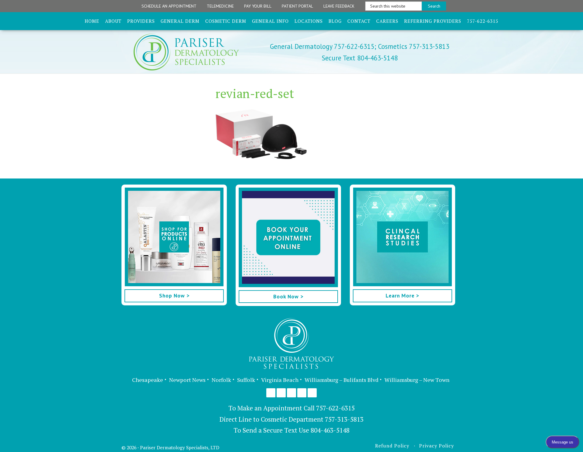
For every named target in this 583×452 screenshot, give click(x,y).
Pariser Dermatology (197, 52)
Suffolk (246, 379)
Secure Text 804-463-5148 (360, 57)
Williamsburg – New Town (416, 379)
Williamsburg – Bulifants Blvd (341, 379)
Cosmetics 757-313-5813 (412, 46)
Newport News (187, 379)
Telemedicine (220, 6)
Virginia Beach (279, 379)
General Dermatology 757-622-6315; (323, 46)
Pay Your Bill (257, 6)
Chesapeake (147, 379)
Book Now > (288, 296)
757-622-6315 (335, 408)
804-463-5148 (330, 430)
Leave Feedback (338, 6)
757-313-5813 (344, 419)
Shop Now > (174, 295)
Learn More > (402, 295)
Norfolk (221, 379)
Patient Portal (297, 6)
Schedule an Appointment (168, 6)
